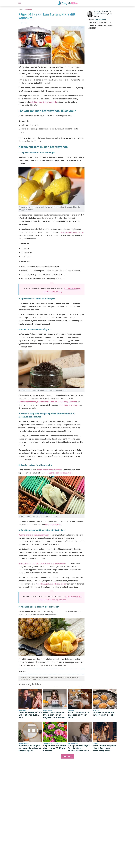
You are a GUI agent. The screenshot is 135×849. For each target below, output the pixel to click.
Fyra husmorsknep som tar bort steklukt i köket (104, 713)
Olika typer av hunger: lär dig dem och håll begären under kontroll (54, 715)
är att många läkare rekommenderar (52, 584)
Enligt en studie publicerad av (72, 232)
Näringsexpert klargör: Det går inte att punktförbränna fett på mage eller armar (79, 748)
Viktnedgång (73, 743)
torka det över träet (53, 525)
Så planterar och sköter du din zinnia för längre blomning (54, 748)
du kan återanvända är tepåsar (49, 470)
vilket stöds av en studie (68, 405)
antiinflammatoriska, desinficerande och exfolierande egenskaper (47, 402)
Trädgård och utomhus (51, 743)
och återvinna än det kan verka (43, 102)
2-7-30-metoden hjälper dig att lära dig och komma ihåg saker (104, 748)
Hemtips (96, 710)
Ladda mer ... (67, 756)
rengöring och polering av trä (59, 473)
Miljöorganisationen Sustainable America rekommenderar (41, 563)
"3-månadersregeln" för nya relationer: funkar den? (30, 715)
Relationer (22, 710)
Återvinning (28, 9)
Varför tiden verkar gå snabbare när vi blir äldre (78, 715)
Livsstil (20, 9)
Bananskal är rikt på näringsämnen (33, 535)
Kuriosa (71, 710)
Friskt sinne (47, 710)
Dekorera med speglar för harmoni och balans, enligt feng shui (29, 748)
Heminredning (23, 743)
